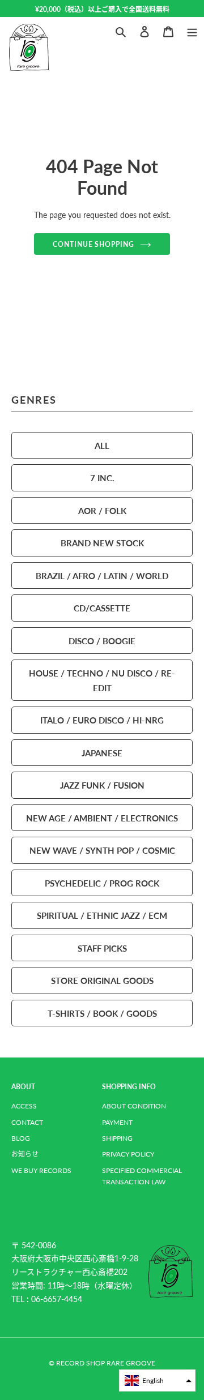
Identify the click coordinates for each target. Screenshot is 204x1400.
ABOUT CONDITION (134, 1106)
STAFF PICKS (102, 948)
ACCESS (24, 1106)
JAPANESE (102, 753)
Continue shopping (94, 244)
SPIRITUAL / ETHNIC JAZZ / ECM (102, 915)
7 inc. (102, 477)
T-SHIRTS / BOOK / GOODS (102, 1013)
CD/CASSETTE (102, 608)
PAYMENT (117, 1122)
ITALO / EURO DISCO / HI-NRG (102, 720)
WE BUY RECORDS (41, 1170)
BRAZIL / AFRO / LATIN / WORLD (102, 575)
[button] (157, 1380)
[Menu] (192, 30)
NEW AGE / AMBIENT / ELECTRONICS (102, 818)
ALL (102, 445)
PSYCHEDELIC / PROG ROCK (102, 883)
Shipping (117, 1138)
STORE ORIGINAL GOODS (102, 980)
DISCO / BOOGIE (102, 641)
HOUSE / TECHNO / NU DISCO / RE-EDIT (102, 680)
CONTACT (27, 1122)
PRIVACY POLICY (128, 1154)
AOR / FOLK (102, 510)
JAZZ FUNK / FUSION (102, 785)
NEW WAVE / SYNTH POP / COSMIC (102, 850)
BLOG (20, 1138)
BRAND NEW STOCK (102, 543)
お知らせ (25, 1154)
